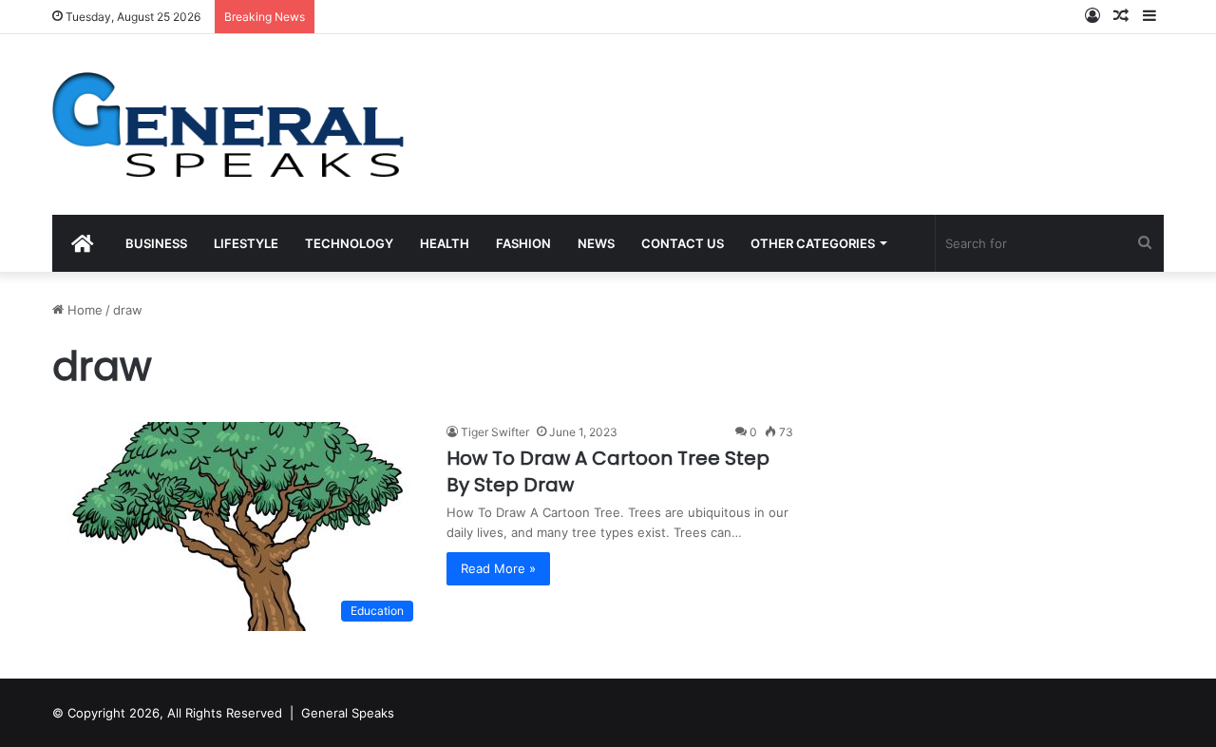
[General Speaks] (228, 124)
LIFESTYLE (246, 243)
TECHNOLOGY (349, 243)
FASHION (523, 243)
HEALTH (444, 243)
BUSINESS (156, 243)
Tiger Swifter (495, 432)
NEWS (596, 243)
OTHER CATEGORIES (812, 243)
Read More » (498, 568)
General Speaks (347, 712)
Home (83, 309)
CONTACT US (682, 243)
